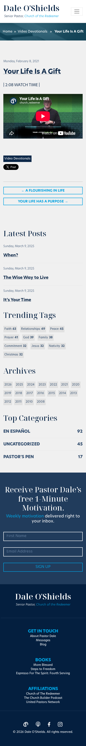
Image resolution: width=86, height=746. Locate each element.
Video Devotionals (32, 31)
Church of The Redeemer (43, 693)
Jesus (38, 346)
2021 (64, 384)
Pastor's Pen (18, 457)
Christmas (13, 354)
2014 (62, 393)
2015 (51, 393)
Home (7, 31)
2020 (76, 384)
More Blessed (43, 665)
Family (46, 337)
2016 (40, 393)
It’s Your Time (17, 300)
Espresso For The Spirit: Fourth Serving (43, 673)
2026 (8, 384)
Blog (43, 644)
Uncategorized (21, 444)
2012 (7, 401)
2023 (42, 384)
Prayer (11, 337)
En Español (16, 432)
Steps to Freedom (43, 669)
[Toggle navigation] (77, 11)
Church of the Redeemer (41, 16)
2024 (30, 384)
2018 (18, 393)
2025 (19, 384)
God (28, 337)
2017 (29, 393)
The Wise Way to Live (25, 278)
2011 (18, 401)
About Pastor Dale (43, 636)
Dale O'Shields (31, 8)
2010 (29, 401)
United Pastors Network (43, 702)
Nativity (57, 346)
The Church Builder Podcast (43, 698)
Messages (43, 640)
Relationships (33, 329)
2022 (53, 384)
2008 (41, 401)
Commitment (15, 346)
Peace (56, 329)
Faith (10, 329)
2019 (7, 393)
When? (10, 255)
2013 (73, 393)
